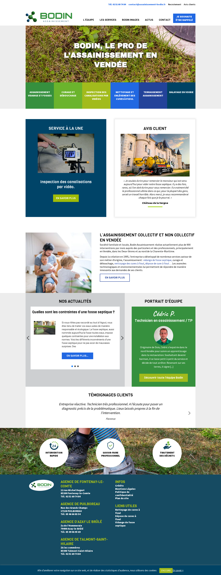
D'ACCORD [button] (166, 570)
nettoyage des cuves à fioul (129, 263)
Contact (165, 20)
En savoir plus (66, 198)
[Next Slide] (189, 413)
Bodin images (130, 20)
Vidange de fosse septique (125, 524)
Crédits (119, 485)
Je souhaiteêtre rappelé (184, 18)
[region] (75, 338)
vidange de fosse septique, (157, 260)
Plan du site (122, 498)
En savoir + (178, 570)
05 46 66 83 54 (73, 514)
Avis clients (189, 4)
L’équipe (88, 20)
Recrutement (174, 4)
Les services (108, 20)
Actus (149, 20)
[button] (73, 312)
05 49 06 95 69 (73, 531)
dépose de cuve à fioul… (158, 263)
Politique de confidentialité (124, 493)
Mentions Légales (125, 488)
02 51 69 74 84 (73, 496)
